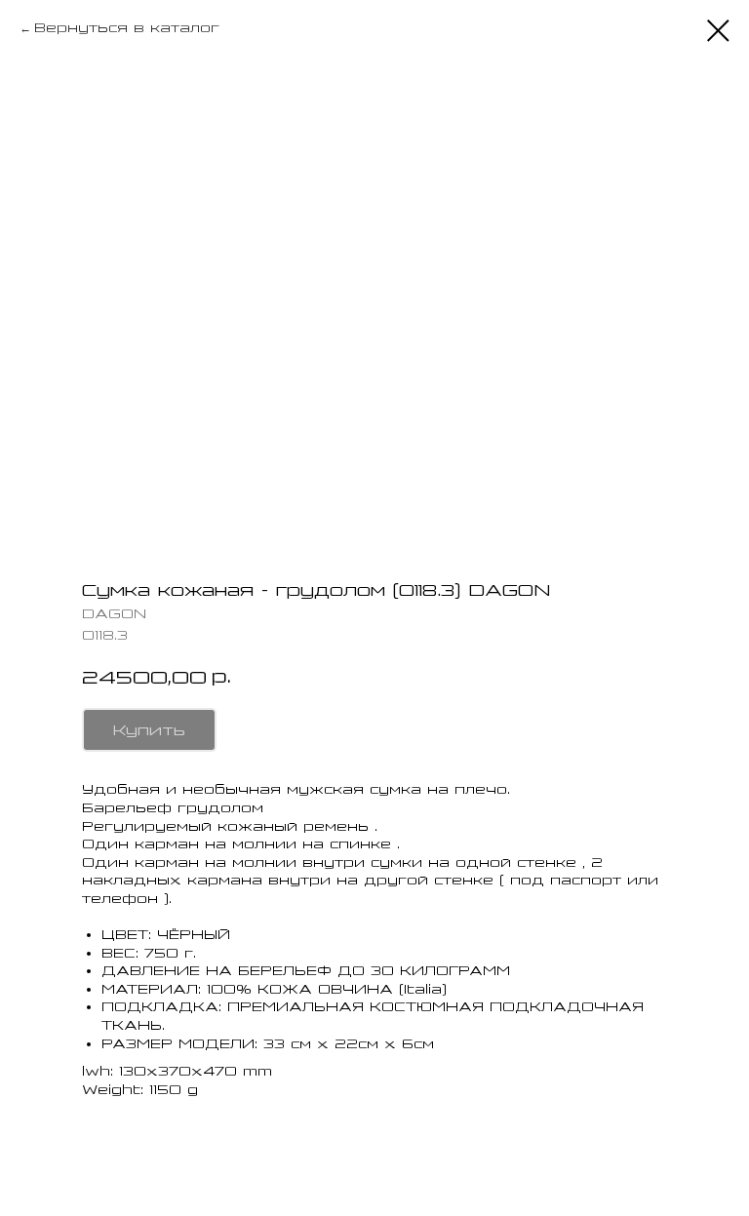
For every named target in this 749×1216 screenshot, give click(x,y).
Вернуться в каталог (126, 27)
